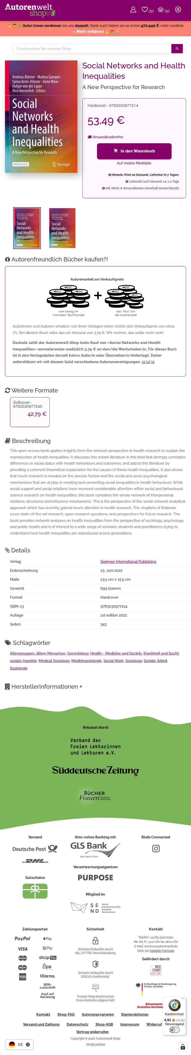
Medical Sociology (54, 661)
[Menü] (183, 1000)
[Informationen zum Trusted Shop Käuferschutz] (95, 990)
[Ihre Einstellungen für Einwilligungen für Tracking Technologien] (183, 1047)
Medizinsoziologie (86, 661)
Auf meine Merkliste (134, 163)
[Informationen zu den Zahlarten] (22, 941)
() (151, 11)
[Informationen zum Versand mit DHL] (35, 863)
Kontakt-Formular (162, 951)
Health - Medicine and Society (116, 653)
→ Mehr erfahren (87, 31)
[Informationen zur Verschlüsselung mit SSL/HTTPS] (95, 942)
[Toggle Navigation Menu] (178, 10)
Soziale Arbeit (155, 661)
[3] (152, 362)
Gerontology (78, 653)
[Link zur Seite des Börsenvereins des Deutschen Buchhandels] (156, 1007)
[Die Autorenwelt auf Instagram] (156, 850)
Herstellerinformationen (46, 686)
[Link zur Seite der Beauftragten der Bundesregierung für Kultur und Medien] (156, 999)
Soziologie (19, 668)
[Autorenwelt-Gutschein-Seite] (35, 897)
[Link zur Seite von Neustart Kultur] (156, 975)
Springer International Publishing (128, 561)
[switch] (175, 1030)
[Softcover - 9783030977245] (62, 228)
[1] (143, 362)
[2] (148, 362)
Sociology (133, 661)
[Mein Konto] (133, 10)
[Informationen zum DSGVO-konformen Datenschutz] (95, 966)
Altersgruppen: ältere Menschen (37, 653)
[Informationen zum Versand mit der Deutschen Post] (35, 850)
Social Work (113, 661)
